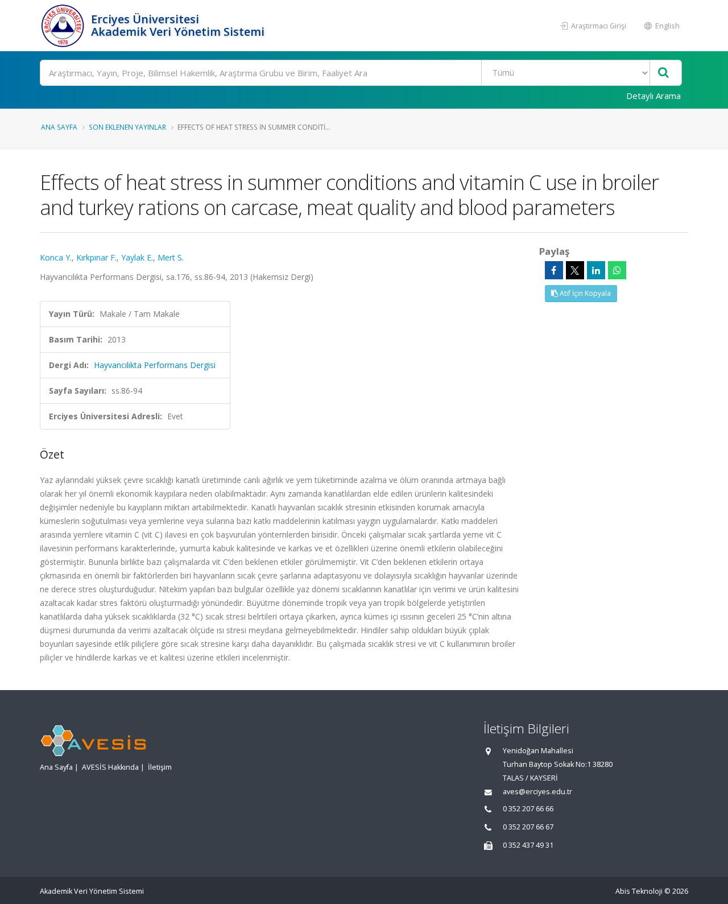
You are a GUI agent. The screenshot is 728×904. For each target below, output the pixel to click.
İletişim (160, 767)
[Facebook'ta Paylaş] (554, 270)
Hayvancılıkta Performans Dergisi (155, 365)
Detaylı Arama (653, 95)
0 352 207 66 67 (528, 827)
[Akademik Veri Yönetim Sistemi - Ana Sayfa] (64, 25)
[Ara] (663, 73)
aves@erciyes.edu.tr (537, 791)
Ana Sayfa (59, 126)
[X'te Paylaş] (575, 270)
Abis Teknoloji (639, 891)
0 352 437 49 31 (528, 845)
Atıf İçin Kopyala (584, 293)
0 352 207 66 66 (528, 809)
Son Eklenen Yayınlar (127, 126)
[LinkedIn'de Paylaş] (596, 270)
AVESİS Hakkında (110, 767)
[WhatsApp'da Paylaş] (617, 270)
